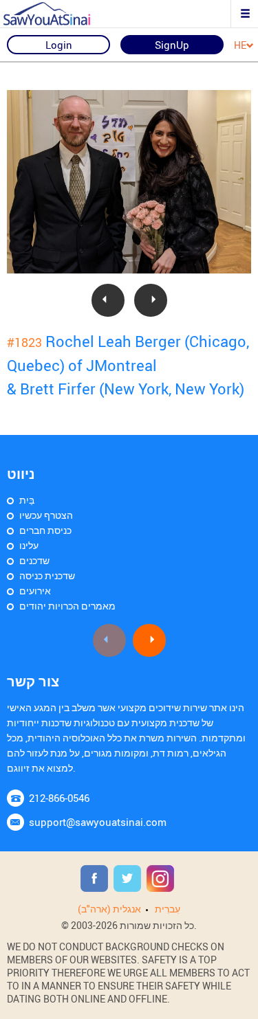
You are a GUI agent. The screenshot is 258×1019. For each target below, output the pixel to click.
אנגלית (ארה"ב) (109, 908)
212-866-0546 (59, 798)
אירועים (35, 590)
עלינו (29, 545)
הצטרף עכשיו (46, 515)
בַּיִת (26, 499)
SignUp (172, 45)
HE (240, 46)
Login (58, 45)
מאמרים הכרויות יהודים (67, 605)
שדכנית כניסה (47, 575)
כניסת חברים (45, 530)
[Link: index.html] (58, 13)
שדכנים (34, 560)
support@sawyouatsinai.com (97, 822)
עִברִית (167, 908)
